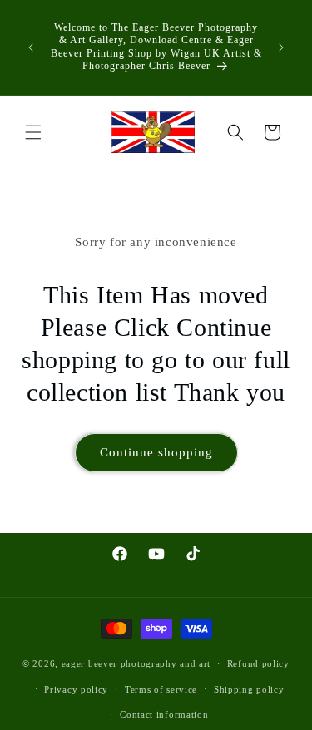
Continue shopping (156, 452)
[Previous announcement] (30, 47)
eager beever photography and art (136, 663)
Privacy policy (76, 689)
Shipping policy (249, 689)
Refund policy (258, 663)
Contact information (164, 714)
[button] (33, 132)
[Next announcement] (281, 47)
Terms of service (161, 689)
